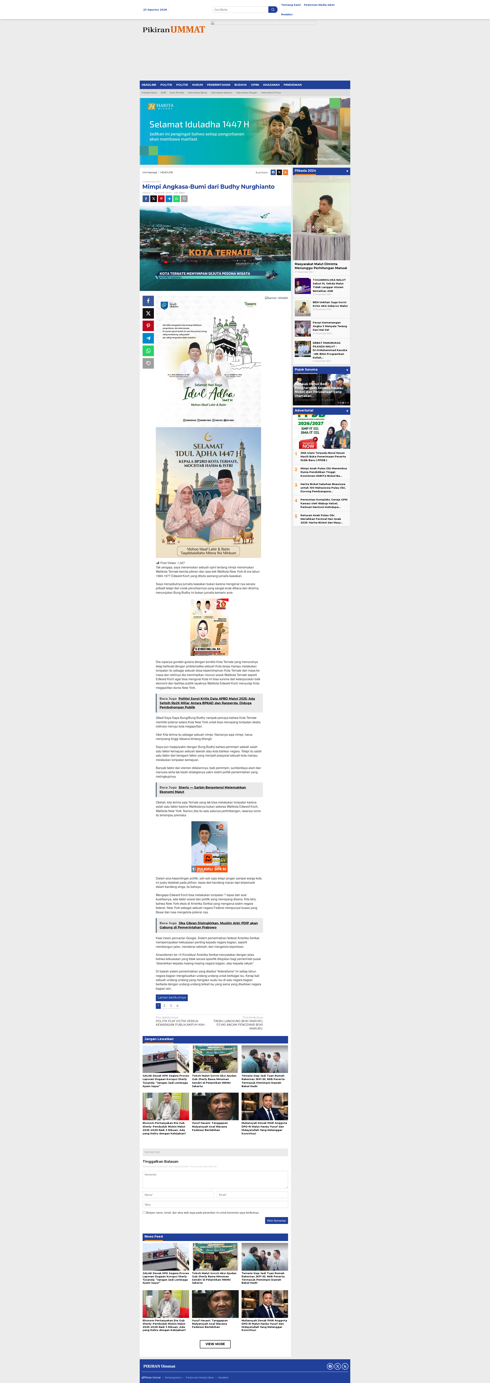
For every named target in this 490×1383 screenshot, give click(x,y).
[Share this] (146, 198)
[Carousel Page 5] (348, 403)
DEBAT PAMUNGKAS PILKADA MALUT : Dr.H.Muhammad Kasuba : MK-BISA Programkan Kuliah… (330, 350)
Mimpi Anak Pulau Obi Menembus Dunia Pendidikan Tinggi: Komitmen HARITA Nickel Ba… (324, 472)
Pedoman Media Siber (200, 1377)
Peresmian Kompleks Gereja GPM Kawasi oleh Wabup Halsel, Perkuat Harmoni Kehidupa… (324, 503)
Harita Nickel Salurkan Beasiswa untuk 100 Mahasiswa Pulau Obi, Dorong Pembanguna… (323, 487)
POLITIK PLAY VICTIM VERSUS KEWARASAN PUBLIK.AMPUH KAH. (180, 1021)
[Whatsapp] (176, 198)
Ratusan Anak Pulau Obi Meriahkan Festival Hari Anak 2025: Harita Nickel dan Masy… (322, 519)
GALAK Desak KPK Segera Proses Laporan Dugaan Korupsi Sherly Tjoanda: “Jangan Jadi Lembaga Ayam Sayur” (166, 1278)
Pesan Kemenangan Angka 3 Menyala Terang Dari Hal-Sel (330, 326)
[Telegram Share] (169, 198)
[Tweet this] (153, 198)
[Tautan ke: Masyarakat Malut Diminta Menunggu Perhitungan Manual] (321, 217)
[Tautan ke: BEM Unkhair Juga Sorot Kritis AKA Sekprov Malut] (303, 308)
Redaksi (223, 1377)
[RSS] (285, 172)
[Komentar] (184, 198)
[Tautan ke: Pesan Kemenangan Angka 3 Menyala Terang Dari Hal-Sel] (303, 328)
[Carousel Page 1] (338, 403)
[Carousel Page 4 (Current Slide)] (345, 403)
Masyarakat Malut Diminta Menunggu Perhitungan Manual (321, 266)
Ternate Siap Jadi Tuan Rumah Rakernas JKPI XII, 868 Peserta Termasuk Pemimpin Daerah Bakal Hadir (263, 1278)
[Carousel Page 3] (343, 403)
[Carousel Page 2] (340, 403)
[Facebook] (273, 172)
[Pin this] (161, 198)
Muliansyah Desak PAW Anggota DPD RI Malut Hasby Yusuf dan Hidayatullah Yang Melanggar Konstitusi (264, 1325)
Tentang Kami (173, 1377)
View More (215, 1344)
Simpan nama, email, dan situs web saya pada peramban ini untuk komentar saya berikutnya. (202, 1212)
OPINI (168, 192)
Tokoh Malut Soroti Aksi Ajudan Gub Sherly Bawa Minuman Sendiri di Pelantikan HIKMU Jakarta (214, 1278)
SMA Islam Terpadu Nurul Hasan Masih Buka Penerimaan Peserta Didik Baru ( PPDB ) (323, 456)
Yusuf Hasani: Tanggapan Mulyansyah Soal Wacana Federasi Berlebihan (210, 1126)
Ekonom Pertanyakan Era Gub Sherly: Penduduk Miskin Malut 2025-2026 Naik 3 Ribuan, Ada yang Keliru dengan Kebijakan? (164, 1325)
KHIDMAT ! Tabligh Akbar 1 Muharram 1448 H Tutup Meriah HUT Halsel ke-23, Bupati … (321, 392)
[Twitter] (279, 172)
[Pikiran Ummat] (173, 29)
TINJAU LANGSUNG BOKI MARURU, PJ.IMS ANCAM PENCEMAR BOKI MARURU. (238, 1023)
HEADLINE (158, 192)
